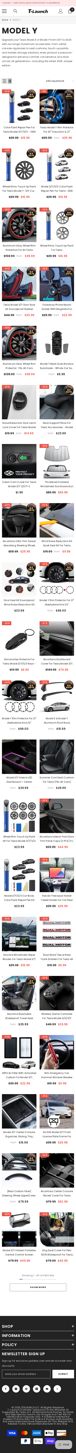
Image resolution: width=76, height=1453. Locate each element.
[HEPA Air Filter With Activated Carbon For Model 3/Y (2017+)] (19, 1052)
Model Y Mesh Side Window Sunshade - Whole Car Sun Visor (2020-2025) (57, 366)
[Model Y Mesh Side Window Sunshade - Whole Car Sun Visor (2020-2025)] (57, 343)
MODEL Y (16, 19)
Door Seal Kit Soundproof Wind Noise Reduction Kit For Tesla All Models (19, 603)
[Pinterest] (26, 1389)
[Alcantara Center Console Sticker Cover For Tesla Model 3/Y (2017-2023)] (57, 1170)
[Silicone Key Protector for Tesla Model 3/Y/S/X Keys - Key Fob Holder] (19, 638)
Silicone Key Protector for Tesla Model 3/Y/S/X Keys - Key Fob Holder (19, 662)
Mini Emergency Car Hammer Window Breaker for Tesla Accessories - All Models (57, 1075)
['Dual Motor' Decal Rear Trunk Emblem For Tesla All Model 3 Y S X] (57, 934)
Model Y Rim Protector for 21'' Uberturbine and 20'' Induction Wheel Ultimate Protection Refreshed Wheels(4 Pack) (19, 721)
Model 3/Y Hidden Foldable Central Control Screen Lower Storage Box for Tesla (19, 1253)
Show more (38, 1287)
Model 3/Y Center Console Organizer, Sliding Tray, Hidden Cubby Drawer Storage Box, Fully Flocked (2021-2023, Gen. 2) (19, 1134)
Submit (63, 1373)
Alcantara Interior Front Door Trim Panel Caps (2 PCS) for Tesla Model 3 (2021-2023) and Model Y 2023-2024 (57, 839)
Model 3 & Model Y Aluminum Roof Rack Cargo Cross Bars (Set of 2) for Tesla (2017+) (57, 721)
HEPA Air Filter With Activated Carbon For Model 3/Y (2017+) (19, 1075)
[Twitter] (57, 1389)
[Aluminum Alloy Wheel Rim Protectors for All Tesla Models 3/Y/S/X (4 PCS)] (19, 225)
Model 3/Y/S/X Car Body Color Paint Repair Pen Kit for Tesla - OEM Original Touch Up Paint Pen (19, 898)
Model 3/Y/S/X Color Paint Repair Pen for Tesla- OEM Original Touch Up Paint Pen (56, 189)
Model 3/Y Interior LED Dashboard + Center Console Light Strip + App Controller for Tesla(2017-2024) (19, 780)
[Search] (15, 11)
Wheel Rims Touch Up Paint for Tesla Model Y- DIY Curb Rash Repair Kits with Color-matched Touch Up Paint (19, 189)
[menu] (4, 11)
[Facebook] (5, 1389)
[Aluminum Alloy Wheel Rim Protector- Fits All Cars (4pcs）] (19, 343)
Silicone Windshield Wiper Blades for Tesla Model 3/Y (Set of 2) (19, 957)
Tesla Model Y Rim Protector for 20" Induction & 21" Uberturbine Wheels (56, 130)
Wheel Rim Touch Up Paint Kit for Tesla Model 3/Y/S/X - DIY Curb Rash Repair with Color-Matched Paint (19, 839)
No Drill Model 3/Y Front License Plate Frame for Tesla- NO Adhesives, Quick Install (56, 1134)
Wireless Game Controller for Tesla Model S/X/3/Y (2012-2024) (56, 1016)
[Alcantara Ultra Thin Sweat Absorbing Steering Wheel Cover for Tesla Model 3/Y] (19, 520)
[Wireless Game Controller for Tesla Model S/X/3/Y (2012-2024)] (57, 993)
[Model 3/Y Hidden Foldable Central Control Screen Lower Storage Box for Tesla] (19, 1229)
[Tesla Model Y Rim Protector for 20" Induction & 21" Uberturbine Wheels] (57, 106)
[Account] (60, 11)
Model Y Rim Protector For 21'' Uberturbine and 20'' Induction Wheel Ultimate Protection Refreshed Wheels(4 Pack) (57, 603)
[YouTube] (47, 1389)
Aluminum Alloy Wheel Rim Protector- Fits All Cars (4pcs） (19, 366)
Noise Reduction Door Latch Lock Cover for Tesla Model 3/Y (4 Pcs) (19, 425)
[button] (4, 81)
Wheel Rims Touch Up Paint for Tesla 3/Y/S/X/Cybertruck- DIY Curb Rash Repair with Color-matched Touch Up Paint (56, 248)
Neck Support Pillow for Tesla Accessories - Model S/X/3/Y (57, 425)
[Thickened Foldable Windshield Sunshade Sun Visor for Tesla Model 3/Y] (57, 461)
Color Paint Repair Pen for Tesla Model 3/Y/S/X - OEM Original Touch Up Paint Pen (19, 130)
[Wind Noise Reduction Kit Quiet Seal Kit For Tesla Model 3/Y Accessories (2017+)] (57, 520)
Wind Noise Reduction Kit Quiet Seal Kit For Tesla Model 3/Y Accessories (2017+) (57, 543)
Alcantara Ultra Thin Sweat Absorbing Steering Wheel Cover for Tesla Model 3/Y (19, 543)
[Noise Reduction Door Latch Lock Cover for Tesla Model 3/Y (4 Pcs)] (19, 402)
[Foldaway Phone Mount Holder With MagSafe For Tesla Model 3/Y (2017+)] (57, 284)
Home (5, 19)
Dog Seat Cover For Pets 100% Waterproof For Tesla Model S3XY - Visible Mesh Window (57, 1253)
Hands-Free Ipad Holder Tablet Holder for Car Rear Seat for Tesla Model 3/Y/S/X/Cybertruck (57, 898)
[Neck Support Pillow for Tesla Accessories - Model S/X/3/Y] (57, 402)
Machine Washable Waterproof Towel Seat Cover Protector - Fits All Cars (19, 1016)
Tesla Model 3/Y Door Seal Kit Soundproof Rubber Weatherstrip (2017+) (19, 307)
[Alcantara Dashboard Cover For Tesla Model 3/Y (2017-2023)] (57, 638)
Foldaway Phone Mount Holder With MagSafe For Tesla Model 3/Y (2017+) (57, 307)
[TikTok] (36, 1389)
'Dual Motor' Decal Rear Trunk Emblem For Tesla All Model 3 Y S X (57, 957)
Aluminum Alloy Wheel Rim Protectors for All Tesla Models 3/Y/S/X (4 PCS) (19, 248)
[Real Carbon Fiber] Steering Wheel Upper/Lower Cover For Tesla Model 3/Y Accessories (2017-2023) (19, 1194)
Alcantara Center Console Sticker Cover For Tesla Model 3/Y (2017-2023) (57, 1194)
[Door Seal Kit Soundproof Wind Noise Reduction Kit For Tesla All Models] (19, 579)
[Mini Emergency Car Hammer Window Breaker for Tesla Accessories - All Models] (57, 1052)
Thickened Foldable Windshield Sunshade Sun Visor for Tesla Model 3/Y (56, 484)
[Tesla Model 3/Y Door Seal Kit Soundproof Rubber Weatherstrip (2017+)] (19, 284)
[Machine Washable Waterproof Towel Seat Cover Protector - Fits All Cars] (19, 993)
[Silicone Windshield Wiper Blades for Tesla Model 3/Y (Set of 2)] (19, 934)
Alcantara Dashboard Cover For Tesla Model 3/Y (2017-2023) (57, 662)
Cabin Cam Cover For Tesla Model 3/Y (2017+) (19, 484)
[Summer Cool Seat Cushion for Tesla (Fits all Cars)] (57, 757)
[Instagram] (16, 1389)
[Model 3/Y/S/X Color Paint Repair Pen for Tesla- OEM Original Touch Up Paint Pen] (57, 166)
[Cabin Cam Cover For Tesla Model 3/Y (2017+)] (19, 461)
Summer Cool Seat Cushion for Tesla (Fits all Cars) (57, 779)
